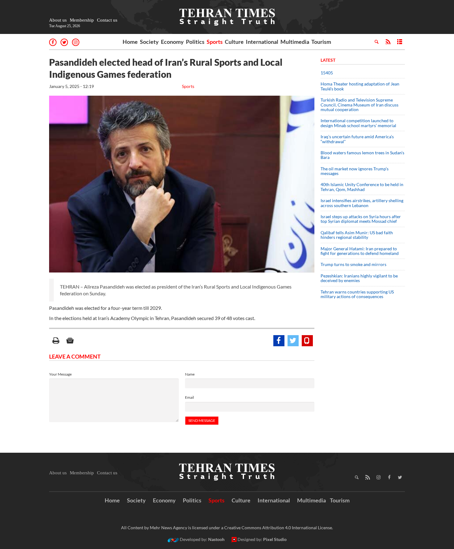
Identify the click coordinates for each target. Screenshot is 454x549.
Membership (82, 20)
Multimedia (294, 41)
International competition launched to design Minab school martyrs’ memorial (358, 123)
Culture (234, 41)
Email (189, 397)
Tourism (321, 41)
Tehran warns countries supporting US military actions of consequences (357, 294)
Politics (195, 41)
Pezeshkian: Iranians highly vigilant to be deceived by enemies (359, 278)
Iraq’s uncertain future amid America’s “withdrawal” (357, 139)
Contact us (107, 20)
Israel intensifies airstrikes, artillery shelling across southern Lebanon (362, 203)
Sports (215, 41)
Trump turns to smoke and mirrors (353, 264)
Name (190, 374)
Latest (328, 60)
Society (149, 41)
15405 (327, 72)
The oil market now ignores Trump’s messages (355, 171)
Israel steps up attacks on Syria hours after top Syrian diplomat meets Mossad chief (361, 219)
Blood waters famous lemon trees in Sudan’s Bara (362, 155)
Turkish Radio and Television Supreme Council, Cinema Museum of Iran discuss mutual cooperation (359, 104)
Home (130, 41)
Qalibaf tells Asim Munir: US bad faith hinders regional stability (357, 235)
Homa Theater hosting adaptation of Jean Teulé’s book (360, 86)
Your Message (60, 374)
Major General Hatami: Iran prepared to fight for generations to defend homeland (360, 251)
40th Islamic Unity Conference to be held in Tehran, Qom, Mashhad (362, 187)
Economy (172, 41)
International (262, 41)
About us (58, 20)
